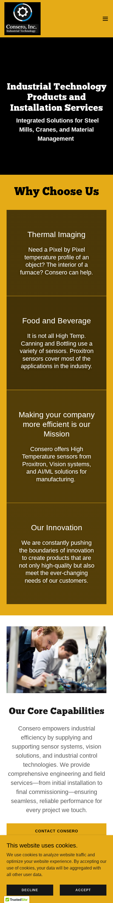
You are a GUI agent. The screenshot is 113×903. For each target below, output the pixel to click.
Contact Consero (56, 831)
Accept (83, 890)
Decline (30, 890)
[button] (105, 18)
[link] (22, 18)
